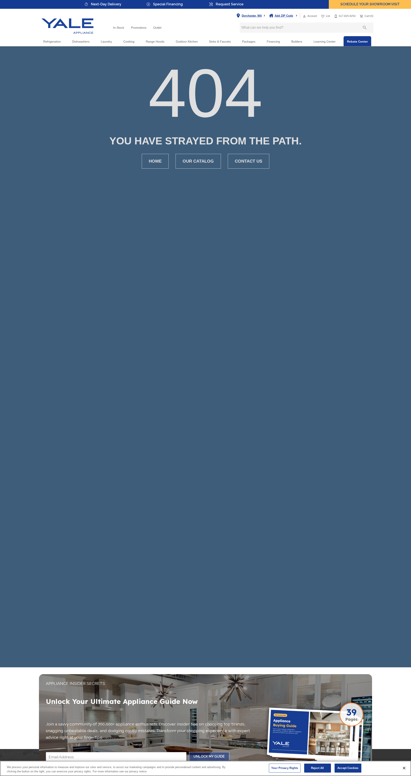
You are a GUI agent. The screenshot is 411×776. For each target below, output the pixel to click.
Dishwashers (80, 41)
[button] (304, 16)
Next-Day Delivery (106, 4)
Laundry (106, 41)
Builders (296, 41)
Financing (273, 41)
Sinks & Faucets (220, 41)
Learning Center (325, 41)
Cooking (128, 41)
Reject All (317, 768)
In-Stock (118, 27)
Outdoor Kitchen (187, 41)
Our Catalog (198, 161)
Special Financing (168, 4)
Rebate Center (357, 41)
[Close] (404, 768)
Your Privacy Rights (284, 768)
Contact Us (248, 161)
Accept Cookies (347, 768)
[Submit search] (365, 27)
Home (155, 161)
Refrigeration (52, 41)
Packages (248, 41)
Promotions (138, 27)
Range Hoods (155, 41)
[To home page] (68, 22)
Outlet (157, 27)
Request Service (229, 4)
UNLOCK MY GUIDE (209, 756)
